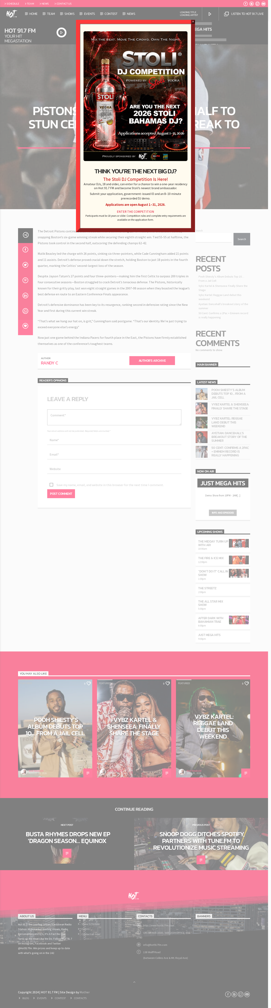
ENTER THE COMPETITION (135, 212)
